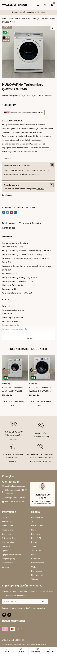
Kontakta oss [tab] (8, 228)
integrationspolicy (38, 608)
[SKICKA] (43, 601)
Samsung (6, 384)
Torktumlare (25, 19)
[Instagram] (9, 615)
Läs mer (40, 112)
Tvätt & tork (13, 19)
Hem (4, 19)
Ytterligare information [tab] (30, 223)
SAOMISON (41, 644)
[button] (52, 28)
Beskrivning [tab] (8, 223)
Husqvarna (13, 95)
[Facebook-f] (4, 615)
